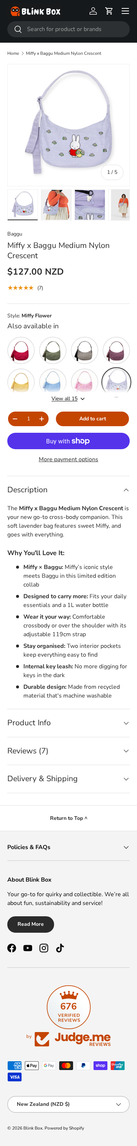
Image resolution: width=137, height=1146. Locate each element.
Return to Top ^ (68, 818)
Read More (31, 924)
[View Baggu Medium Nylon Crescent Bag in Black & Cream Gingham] (84, 350)
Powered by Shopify (64, 1128)
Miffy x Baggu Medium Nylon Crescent (63, 53)
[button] (109, 11)
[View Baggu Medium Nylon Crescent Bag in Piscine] (52, 382)
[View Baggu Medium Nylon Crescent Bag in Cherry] (21, 350)
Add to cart (92, 418)
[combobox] (68, 29)
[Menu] (125, 11)
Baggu (14, 233)
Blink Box (32, 1128)
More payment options (68, 459)
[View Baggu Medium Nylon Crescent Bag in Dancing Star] (84, 382)
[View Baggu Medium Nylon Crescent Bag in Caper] (52, 350)
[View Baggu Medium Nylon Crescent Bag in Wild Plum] (116, 350)
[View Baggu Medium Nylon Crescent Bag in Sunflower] (21, 382)
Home (13, 53)
